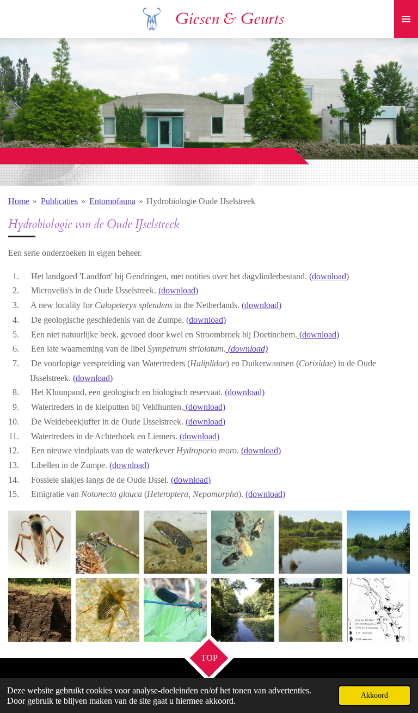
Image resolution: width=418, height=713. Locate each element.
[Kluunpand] (378, 542)
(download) (178, 290)
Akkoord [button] (374, 695)
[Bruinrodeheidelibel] (107, 542)
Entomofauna (112, 201)
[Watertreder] (107, 609)
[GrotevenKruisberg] (310, 542)
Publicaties (59, 201)
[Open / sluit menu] (406, 19)
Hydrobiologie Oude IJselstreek (200, 201)
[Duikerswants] (175, 542)
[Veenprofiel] (39, 609)
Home (18, 201)
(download (327, 276)
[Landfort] (242, 609)
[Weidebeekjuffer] (175, 609)
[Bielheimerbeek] (310, 609)
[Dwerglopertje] (242, 542)
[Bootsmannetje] (39, 542)
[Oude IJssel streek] (378, 609)
